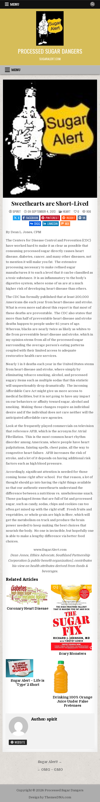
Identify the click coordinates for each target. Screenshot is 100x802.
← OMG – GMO (50, 769)
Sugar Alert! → (50, 762)
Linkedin (52, 223)
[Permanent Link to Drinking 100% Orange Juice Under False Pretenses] (72, 676)
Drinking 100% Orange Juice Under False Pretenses (72, 701)
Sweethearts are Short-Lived (50, 203)
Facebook (32, 218)
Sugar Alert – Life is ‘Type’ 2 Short (27, 683)
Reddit (71, 218)
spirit (17, 211)
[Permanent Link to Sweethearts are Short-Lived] (50, 139)
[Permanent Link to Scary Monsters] (72, 617)
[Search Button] (92, 4)
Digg (37, 223)
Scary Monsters (72, 653)
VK (84, 218)
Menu (14, 4)
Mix (67, 223)
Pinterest (52, 218)
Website (19, 742)
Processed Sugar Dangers (50, 51)
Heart (67, 211)
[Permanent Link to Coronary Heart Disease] (27, 595)
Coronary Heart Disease (27, 608)
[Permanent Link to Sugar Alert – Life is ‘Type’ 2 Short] (27, 668)
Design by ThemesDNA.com (50, 797)
